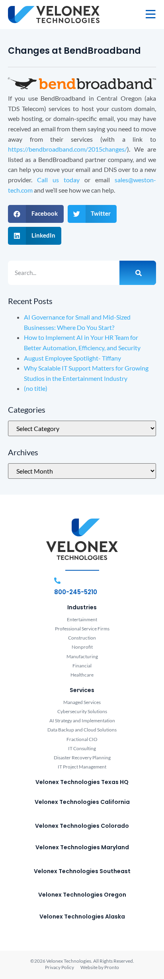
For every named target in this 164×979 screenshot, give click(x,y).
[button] (36, 214)
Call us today (58, 179)
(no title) (35, 388)
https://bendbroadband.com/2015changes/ (67, 149)
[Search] (137, 273)
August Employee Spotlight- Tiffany (72, 358)
